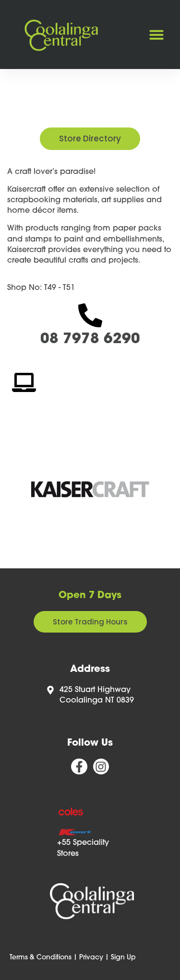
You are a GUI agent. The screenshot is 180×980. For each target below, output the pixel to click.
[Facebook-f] (79, 767)
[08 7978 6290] (90, 315)
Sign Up (123, 957)
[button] (156, 34)
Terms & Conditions (41, 957)
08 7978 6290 (90, 339)
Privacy (91, 957)
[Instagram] (101, 767)
